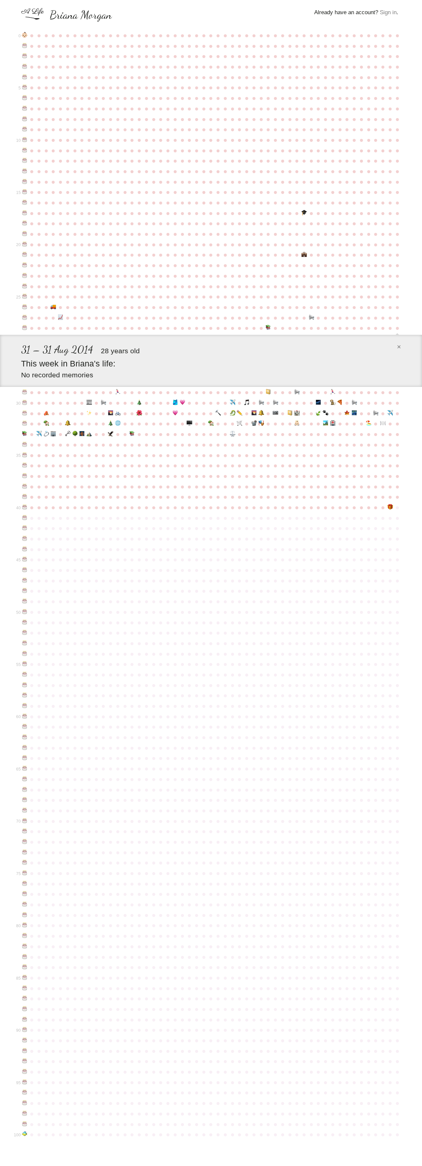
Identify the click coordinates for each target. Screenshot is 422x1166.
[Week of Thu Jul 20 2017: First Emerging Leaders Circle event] (354, 413)
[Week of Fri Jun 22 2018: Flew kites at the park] (325, 423)
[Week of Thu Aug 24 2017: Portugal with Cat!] (390, 413)
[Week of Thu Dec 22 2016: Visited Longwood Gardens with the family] (139, 413)
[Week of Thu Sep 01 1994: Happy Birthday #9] (24, 129)
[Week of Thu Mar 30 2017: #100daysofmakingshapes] (239, 413)
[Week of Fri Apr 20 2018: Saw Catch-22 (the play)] (261, 423)
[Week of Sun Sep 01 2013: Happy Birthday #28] (24, 328)
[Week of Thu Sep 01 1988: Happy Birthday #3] (24, 66)
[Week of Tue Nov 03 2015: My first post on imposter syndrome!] (89, 402)
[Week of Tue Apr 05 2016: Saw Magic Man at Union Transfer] (247, 402)
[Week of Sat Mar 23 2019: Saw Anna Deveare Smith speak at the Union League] (232, 434)
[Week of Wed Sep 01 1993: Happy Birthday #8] (24, 119)
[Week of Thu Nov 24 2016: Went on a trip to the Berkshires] (110, 413)
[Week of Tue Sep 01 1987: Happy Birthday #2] (24, 56)
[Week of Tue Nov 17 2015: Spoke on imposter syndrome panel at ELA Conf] (103, 402)
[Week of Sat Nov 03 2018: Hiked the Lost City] (89, 434)
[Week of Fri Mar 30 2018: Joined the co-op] (239, 423)
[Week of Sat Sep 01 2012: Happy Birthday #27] (24, 317)
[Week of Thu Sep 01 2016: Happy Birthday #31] (24, 413)
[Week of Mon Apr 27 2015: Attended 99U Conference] (268, 392)
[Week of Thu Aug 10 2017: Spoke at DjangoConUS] (375, 413)
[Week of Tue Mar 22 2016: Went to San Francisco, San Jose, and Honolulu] (232, 402)
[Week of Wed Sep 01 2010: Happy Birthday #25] (24, 296)
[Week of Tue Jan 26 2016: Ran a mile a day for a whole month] (175, 402)
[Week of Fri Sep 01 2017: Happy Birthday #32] (24, 423)
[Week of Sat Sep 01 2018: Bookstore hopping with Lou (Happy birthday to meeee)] (24, 434)
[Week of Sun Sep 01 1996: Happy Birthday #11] (24, 150)
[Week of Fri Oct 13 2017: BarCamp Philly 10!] (67, 423)
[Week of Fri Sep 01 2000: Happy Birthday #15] (24, 192)
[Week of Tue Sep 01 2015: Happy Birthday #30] (24, 402)
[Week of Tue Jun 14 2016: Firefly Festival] (318, 402)
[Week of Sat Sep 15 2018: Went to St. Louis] (39, 434)
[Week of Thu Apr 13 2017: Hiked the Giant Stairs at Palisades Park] (254, 413)
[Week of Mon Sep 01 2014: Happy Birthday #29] (24, 392)
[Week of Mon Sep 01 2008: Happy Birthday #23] (24, 275)
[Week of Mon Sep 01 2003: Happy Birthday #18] (24, 223)
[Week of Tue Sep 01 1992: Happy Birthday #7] (24, 108)
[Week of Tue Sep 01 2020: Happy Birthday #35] (24, 455)
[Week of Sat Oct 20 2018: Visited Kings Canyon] (74, 434)
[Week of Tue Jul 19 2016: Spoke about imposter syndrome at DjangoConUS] (354, 402)
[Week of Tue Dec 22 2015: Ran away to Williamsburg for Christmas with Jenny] (139, 402)
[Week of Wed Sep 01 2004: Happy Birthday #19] (24, 234)
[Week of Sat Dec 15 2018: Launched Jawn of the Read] (132, 434)
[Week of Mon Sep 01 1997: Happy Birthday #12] (24, 160)
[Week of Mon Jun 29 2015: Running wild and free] (333, 392)
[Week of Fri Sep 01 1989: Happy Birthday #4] (24, 77)
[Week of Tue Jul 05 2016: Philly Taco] (340, 402)
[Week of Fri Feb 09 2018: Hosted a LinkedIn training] (189, 423)
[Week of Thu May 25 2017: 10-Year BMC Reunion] (297, 413)
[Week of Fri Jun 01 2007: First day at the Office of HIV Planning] (304, 254)
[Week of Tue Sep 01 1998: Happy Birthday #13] (24, 171)
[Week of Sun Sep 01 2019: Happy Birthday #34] (24, 444)
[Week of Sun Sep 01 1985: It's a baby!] (24, 35)
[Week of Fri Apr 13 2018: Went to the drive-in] (254, 423)
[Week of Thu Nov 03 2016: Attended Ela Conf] (89, 413)
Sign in (388, 12)
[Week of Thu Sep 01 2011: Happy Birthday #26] (24, 307)
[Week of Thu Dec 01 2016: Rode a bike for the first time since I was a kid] (118, 413)
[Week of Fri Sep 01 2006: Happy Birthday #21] (24, 254)
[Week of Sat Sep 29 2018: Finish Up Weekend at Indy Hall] (53, 434)
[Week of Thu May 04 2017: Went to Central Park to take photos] (275, 413)
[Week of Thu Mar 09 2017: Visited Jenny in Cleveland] (218, 413)
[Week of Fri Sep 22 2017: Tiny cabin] (46, 423)
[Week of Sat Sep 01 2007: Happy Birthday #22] (24, 265)
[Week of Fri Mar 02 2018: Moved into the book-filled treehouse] (211, 423)
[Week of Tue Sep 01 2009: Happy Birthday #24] (24, 286)
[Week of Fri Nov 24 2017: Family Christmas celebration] (110, 423)
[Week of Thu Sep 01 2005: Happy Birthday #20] (24, 244)
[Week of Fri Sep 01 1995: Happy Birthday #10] (24, 140)
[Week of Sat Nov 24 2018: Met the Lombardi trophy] (110, 434)
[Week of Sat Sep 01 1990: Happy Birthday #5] (24, 87)
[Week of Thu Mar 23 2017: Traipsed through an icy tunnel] (232, 413)
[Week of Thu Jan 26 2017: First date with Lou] (175, 413)
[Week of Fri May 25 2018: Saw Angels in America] (297, 423)
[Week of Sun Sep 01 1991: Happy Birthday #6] (24, 98)
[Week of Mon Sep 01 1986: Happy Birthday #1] (24, 46)
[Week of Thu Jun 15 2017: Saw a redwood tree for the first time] (318, 413)
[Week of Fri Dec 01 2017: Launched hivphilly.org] (118, 423)
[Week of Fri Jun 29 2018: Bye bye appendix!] (333, 423)
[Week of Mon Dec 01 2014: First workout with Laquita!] (118, 392)
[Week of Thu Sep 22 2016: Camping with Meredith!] (46, 413)
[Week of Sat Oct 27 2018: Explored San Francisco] (82, 434)
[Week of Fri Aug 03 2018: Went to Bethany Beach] (368, 423)
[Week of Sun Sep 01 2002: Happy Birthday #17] (24, 213)
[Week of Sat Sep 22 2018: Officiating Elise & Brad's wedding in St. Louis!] (46, 434)
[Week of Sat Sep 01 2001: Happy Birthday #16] (24, 202)
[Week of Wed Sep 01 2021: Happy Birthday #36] (24, 465)
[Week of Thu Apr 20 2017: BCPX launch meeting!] (261, 413)
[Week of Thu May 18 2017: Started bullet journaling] (289, 413)
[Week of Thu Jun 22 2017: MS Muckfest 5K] (325, 413)
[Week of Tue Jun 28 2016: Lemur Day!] (333, 402)
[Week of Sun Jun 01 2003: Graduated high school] (304, 213)
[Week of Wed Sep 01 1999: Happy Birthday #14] (24, 181)
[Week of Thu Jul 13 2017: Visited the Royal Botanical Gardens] (347, 413)
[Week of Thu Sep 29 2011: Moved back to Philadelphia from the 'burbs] (53, 307)
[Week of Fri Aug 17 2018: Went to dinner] (383, 423)
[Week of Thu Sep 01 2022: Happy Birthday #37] (24, 476)
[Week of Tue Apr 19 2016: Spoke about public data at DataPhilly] (261, 402)
